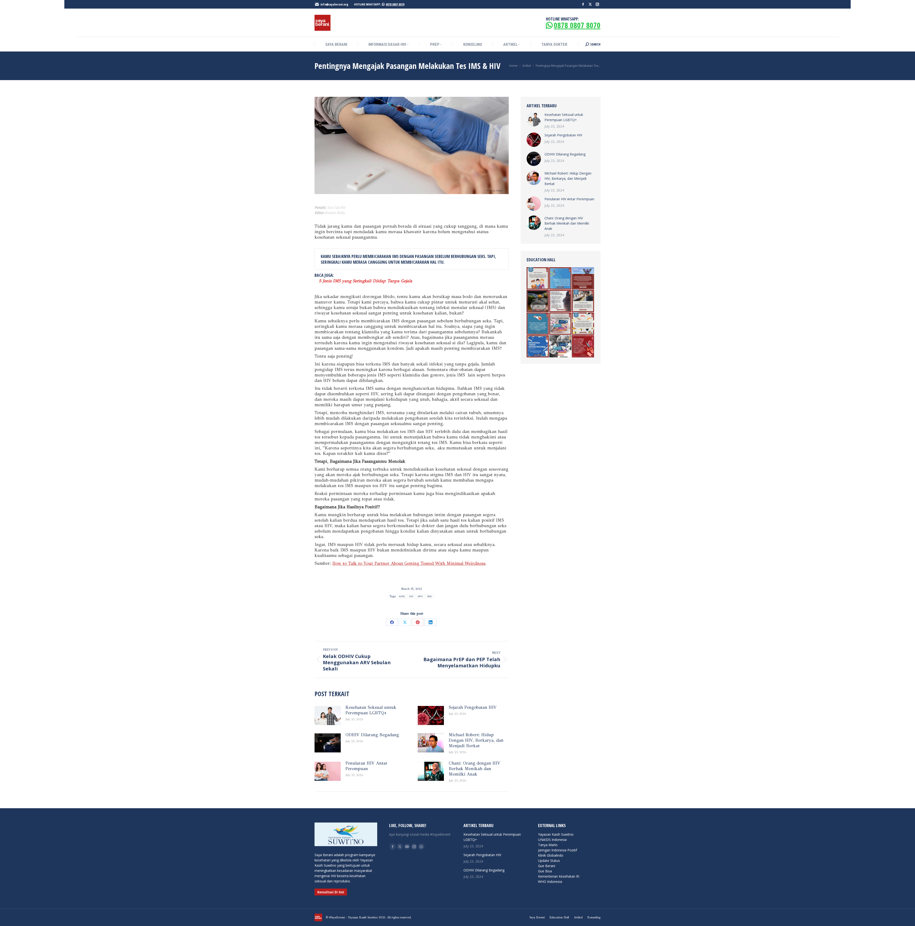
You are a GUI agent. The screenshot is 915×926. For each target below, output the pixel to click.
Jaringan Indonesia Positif (557, 850)
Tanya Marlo (548, 845)
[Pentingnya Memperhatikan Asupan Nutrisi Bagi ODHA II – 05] (538, 301)
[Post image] (328, 715)
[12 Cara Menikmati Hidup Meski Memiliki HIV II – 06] (583, 324)
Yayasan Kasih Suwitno (556, 834)
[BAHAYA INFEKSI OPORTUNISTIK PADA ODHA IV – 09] (538, 324)
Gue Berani (546, 866)
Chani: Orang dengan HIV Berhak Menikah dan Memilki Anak (474, 769)
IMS (429, 596)
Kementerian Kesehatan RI (558, 876)
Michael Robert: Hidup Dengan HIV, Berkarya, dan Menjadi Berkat (476, 740)
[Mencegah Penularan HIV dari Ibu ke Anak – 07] (560, 301)
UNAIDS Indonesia (552, 839)
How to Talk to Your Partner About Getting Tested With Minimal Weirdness (408, 563)
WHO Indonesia (550, 881)
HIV (411, 596)
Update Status (549, 860)
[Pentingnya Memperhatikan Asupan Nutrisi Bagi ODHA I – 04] (583, 346)
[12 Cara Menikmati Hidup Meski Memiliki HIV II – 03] (538, 278)
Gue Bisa (545, 871)
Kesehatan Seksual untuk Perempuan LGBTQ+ (371, 710)
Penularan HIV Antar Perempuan (366, 766)
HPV (420, 596)
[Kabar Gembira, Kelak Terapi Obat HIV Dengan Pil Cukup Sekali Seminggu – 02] (560, 278)
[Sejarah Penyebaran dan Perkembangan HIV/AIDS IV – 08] (583, 278)
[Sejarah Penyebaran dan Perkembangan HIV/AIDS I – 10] (560, 346)
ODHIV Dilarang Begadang (372, 734)
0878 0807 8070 (395, 4)
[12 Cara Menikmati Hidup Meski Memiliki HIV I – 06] (583, 301)
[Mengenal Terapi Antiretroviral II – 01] (538, 346)
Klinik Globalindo (550, 855)
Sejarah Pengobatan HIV (473, 707)
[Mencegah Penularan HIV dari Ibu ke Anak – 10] (560, 324)
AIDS (402, 596)
